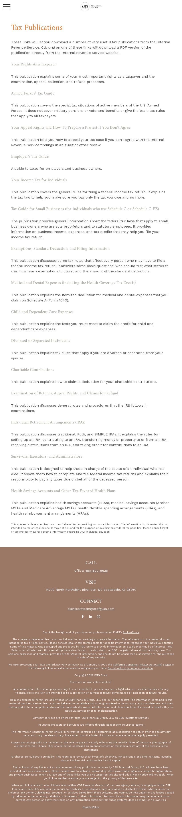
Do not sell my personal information (130, 668)
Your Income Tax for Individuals (39, 180)
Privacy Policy (91, 807)
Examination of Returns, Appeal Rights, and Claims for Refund (64, 393)
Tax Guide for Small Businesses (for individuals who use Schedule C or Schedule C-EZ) (85, 209)
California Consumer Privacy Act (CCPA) (137, 664)
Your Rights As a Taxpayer (33, 64)
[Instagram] (99, 616)
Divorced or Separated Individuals (40, 341)
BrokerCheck (131, 632)
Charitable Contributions (32, 370)
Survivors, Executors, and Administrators (46, 456)
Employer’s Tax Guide (30, 156)
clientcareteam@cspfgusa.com (91, 608)
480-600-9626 (96, 570)
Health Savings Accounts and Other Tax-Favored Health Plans (63, 491)
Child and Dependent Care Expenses (42, 312)
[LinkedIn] (91, 616)
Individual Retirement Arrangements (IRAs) (48, 422)
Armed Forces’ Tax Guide (32, 93)
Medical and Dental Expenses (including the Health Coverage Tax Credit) (73, 283)
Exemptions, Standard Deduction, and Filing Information (60, 248)
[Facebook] (83, 616)
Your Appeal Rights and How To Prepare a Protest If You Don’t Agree (71, 127)
